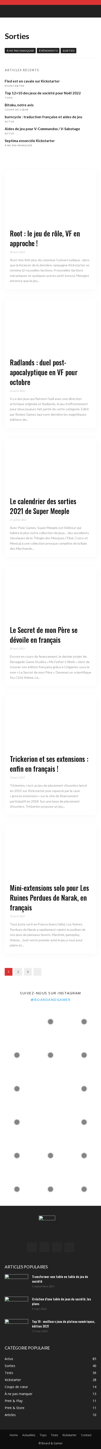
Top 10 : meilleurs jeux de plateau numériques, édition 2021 (63, 1323)
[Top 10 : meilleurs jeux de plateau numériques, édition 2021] (16, 1327)
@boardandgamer (50, 999)
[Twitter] (69, 1247)
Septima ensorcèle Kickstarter (30, 141)
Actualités (28, 1435)
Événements (48, 50)
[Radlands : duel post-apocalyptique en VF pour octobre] (50, 326)
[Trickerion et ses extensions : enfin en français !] (50, 722)
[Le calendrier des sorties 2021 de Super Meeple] (50, 464)
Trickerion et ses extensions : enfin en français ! (49, 763)
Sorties (69, 50)
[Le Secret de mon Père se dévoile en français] (50, 593)
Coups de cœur (16, 109)
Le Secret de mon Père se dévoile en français (44, 635)
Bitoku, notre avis (19, 105)
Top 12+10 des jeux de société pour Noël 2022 (43, 93)
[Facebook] (32, 1247)
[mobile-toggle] (8, 11)
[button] (94, 11)
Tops (9, 97)
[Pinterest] (57, 1247)
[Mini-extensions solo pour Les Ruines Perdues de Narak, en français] (50, 851)
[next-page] (37, 972)
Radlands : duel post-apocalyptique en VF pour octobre (44, 372)
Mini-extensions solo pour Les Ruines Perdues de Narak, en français (49, 897)
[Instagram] (44, 1247)
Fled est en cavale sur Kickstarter (32, 81)
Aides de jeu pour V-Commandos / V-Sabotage (42, 129)
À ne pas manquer (20, 50)
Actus (9, 121)
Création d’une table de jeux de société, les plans (61, 1301)
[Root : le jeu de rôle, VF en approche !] (50, 197)
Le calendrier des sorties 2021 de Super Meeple (43, 506)
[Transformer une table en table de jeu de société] (16, 1282)
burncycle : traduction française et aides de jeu (43, 117)
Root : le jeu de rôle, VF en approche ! (45, 238)
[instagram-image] (17, 1021)
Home (14, 1435)
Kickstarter (14, 86)
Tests (54, 1435)
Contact (86, 1435)
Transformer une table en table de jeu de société (60, 1279)
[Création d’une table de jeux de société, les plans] (16, 1305)
